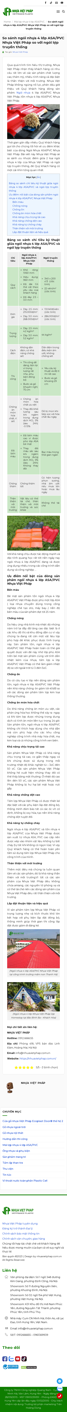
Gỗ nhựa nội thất (12, 1133)
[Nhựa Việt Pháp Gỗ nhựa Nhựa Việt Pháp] (18, 13)
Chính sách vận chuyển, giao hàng (23, 1238)
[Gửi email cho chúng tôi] (56, 3)
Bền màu (17, 202)
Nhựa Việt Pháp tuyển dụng (20, 1223)
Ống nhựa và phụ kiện (16, 1150)
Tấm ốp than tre (12, 1162)
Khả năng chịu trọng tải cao (28, 217)
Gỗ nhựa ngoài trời (14, 1127)
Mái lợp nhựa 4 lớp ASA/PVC (29, 21)
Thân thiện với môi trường (27, 228)
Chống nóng (19, 205)
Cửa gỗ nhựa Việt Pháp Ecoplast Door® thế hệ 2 (32, 1121)
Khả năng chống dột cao (27, 220)
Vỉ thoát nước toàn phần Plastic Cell (24, 1180)
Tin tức (6, 1174)
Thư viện (7, 1168)
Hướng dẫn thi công (14, 1139)
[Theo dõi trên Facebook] (45, 3)
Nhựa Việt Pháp (20, 52)
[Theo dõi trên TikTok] (51, 3)
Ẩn (38, 177)
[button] (58, 11)
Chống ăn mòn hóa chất (26, 213)
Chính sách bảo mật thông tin (20, 1233)
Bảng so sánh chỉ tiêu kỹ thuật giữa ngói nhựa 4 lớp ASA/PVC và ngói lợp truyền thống (33, 187)
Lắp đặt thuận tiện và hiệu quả (30, 232)
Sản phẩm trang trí (14, 1156)
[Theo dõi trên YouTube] (62, 3)
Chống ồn (18, 209)
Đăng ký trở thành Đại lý (17, 1228)
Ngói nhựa (23, 92)
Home (7, 21)
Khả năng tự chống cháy (26, 224)
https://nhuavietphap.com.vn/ (38, 1058)
